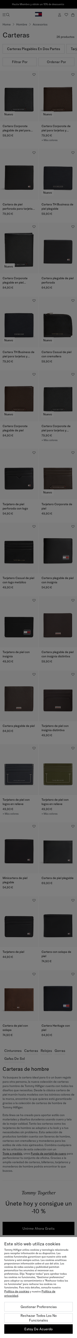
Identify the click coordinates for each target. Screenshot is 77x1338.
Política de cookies (16, 1291)
